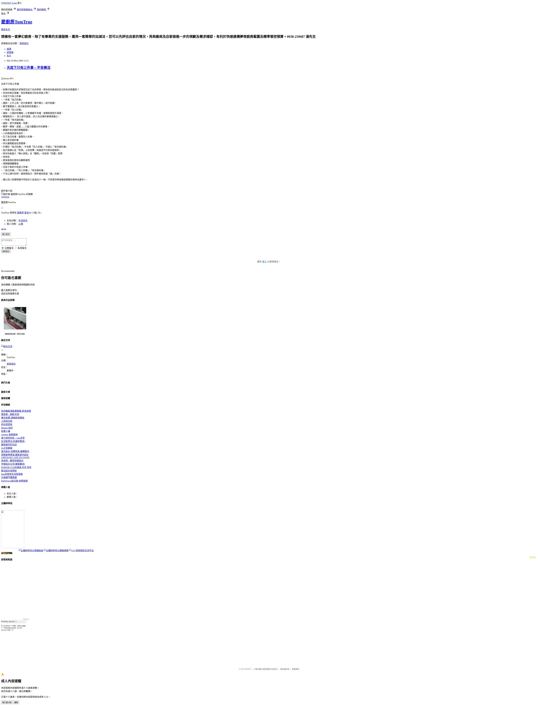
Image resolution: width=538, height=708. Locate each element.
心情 (20, 224)
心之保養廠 (6, 448)
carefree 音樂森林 (9, 434)
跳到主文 (5, 29)
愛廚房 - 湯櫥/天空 (10, 414)
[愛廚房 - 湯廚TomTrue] (12, 547)
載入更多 (6, 234)
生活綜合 (22, 220)
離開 (16, 702)
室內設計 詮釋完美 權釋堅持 (15, 451)
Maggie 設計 (7, 428)
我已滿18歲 (6, 702)
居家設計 (24, 43)
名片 (9, 56)
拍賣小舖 (5, 431)
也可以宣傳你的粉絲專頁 (9, 551)
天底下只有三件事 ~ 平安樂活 (28, 67)
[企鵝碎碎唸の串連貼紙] (31, 550)
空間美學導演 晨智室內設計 (15, 455)
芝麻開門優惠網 (9, 477)
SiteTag (533, 556)
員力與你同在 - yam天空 (13, 438)
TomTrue (5, 197)
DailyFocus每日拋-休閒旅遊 (14, 481)
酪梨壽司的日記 (9, 444)
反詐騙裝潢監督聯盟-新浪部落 (16, 411)
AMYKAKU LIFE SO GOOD (15, 457)
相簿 (9, 49)
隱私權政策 (284, 669)
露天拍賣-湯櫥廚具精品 (12, 418)
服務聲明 (295, 669)
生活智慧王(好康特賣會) (13, 441)
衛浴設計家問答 (9, 471)
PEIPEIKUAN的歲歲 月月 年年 (16, 467)
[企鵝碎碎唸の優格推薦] (56, 550)
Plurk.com (26, 619)
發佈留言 (6, 251)
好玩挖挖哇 (6, 424)
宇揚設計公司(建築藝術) (13, 464)
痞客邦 (20, 213)
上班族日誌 (6, 421)
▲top (3, 229)
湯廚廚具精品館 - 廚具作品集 (15, 334)
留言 (26, 213)
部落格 (10, 52)
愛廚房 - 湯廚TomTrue (8, 509)
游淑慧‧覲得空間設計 (12, 460)
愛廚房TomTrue (16, 21)
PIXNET (248, 669)
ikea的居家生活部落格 (12, 474)
